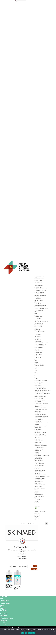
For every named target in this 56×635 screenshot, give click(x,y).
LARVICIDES (37, 452)
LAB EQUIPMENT (38, 413)
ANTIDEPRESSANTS (38, 440)
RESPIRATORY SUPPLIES (39, 465)
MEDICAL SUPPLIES (38, 458)
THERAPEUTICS (38, 421)
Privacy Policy (3, 608)
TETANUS (36, 362)
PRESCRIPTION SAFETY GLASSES (41, 342)
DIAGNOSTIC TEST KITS (39, 279)
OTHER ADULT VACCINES (39, 364)
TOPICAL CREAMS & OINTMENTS (41, 432)
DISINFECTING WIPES (39, 395)
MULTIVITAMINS (38, 427)
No (26, 632)
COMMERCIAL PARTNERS (39, 496)
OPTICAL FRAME (38, 336)
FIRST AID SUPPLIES (38, 471)
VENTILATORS (37, 468)
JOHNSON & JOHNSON (39, 352)
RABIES (36, 360)
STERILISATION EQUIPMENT (40, 396)
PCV (35, 375)
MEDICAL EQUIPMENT (39, 460)
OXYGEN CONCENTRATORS (40, 470)
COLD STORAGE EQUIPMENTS (40, 475)
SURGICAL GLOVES (38, 326)
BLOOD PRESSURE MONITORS (40, 305)
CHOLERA (36, 359)
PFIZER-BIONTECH (38, 354)
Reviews (14, 566)
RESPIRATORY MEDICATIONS (40, 447)
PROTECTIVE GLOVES (39, 324)
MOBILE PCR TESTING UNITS (40, 295)
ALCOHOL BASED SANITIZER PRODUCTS (42, 390)
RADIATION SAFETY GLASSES (40, 344)
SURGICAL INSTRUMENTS (39, 463)
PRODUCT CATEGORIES (39, 275)
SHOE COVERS (37, 329)
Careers (1, 606)
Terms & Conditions (4, 613)
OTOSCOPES (37, 302)
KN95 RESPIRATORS (38, 316)
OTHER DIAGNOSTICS (39, 310)
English (17, 0)
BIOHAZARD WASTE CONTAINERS (41, 403)
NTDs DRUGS (37, 453)
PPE (35, 311)
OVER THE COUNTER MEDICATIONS (42, 422)
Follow (4, 622)
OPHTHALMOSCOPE (39, 300)
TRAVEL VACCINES (38, 383)
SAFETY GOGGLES (38, 339)
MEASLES (36, 373)
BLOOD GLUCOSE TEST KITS (40, 290)
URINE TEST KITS (38, 287)
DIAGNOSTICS (37, 277)
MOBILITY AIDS (38, 483)
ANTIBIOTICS (37, 439)
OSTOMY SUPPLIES (38, 486)
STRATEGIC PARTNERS (39, 494)
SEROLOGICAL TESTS (39, 282)
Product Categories (4, 600)
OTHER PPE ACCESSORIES (40, 331)
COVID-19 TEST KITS (39, 285)
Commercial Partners (4, 603)
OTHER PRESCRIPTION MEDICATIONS (42, 455)
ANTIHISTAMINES (38, 429)
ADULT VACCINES (38, 357)
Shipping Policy (3, 615)
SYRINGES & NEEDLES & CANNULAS (41, 409)
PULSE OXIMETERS (38, 298)
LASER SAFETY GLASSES (39, 346)
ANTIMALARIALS (38, 450)
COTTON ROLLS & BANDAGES (40, 408)
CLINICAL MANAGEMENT (39, 457)
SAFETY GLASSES (38, 341)
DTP (35, 367)
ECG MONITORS (38, 303)
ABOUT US (37, 502)
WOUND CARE (37, 462)
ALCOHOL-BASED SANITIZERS (40, 388)
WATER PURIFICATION (39, 398)
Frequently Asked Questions (6, 618)
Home (1, 598)
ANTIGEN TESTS (38, 284)
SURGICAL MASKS (38, 318)
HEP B (36, 370)
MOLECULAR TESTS (38, 280)
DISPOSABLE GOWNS (39, 323)
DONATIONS (37, 491)
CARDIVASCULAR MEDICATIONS (41, 445)
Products (9, 566)
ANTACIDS (37, 424)
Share (34, 566)
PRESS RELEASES (38, 499)
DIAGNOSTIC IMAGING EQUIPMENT (41, 308)
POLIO (36, 377)
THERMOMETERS (38, 306)
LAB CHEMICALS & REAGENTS (40, 414)
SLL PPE (36, 489)
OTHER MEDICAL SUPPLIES (40, 488)
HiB (35, 372)
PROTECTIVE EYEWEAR (39, 328)
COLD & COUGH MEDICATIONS (41, 426)
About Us (2, 605)
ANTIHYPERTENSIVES (39, 444)
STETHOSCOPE (38, 297)
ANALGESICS (37, 437)
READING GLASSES (38, 334)
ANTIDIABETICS (38, 442)
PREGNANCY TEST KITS (39, 292)
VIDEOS (36, 501)
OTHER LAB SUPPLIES (39, 419)
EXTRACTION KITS (38, 411)
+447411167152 (21, 554)
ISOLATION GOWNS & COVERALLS (41, 321)
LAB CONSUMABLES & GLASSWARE (41, 416)
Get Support (34, 569)
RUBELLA (36, 378)
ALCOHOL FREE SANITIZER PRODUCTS (42, 393)
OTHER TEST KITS (38, 293)
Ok (22, 632)
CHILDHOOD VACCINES (39, 365)
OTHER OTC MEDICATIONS (40, 434)
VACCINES (37, 349)
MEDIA (36, 516)
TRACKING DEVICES (38, 404)
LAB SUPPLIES (37, 406)
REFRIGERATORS (38, 473)
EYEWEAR (36, 333)
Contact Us (2, 617)
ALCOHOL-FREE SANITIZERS (40, 391)
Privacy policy (32, 632)
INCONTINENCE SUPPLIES (40, 478)
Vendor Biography (22, 566)
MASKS (36, 313)
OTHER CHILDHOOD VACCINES (41, 380)
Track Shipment (3, 620)
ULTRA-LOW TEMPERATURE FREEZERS (42, 476)
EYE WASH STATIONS (39, 347)
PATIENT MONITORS (39, 481)
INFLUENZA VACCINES (39, 382)
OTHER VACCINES (38, 385)
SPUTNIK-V (37, 355)
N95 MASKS (37, 315)
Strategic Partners (4, 601)
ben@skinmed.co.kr (21, 556)
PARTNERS (37, 493)
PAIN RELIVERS (37, 431)
